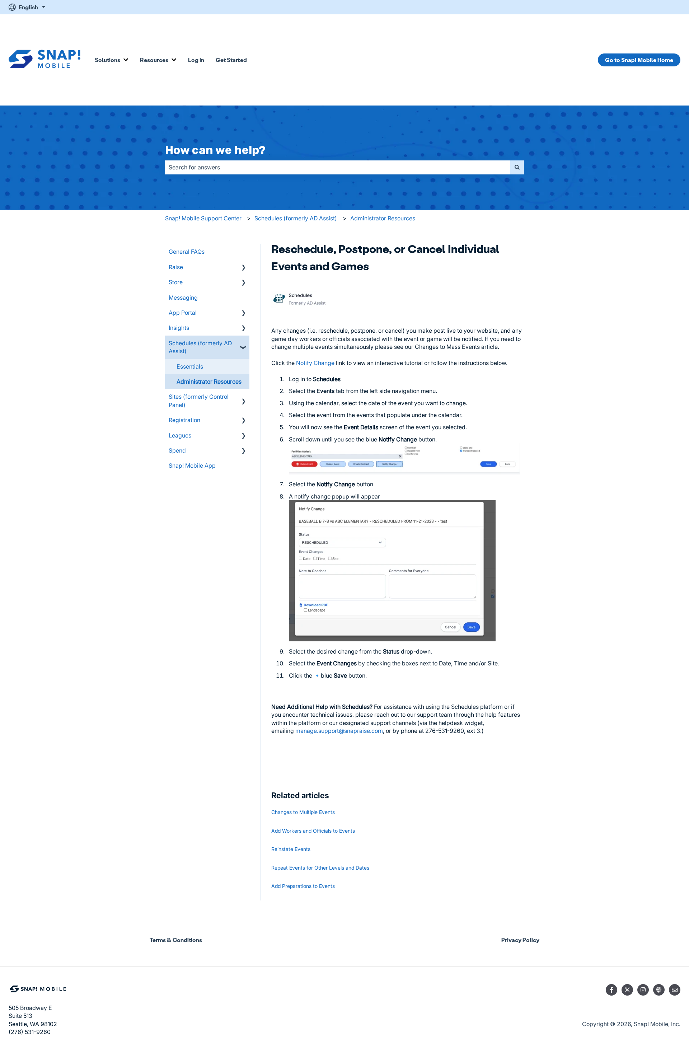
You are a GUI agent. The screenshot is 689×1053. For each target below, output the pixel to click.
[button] (243, 267)
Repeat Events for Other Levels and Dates (320, 868)
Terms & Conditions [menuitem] (176, 940)
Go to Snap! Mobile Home (639, 60)
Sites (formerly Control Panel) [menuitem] (199, 400)
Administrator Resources (382, 218)
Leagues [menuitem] (180, 435)
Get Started (231, 60)
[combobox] (337, 167)
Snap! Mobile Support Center (203, 218)
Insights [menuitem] (179, 327)
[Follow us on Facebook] (611, 990)
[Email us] (674, 990)
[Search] (517, 167)
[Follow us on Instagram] (643, 990)
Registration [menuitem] (184, 419)
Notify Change (316, 362)
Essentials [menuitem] (190, 366)
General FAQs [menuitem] (187, 251)
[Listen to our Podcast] (659, 990)
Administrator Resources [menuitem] (209, 381)
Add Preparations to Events (303, 886)
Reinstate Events (290, 849)
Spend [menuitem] (177, 450)
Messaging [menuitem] (183, 297)
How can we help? (215, 150)
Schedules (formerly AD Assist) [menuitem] (200, 347)
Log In (196, 60)
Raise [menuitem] (176, 267)
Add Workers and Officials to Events (313, 831)
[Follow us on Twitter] (627, 990)
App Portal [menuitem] (183, 312)
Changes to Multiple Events (303, 812)
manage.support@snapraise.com (339, 730)
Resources (154, 60)
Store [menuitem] (176, 282)
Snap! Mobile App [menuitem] (192, 465)
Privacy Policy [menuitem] (520, 940)
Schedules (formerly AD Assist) (295, 218)
